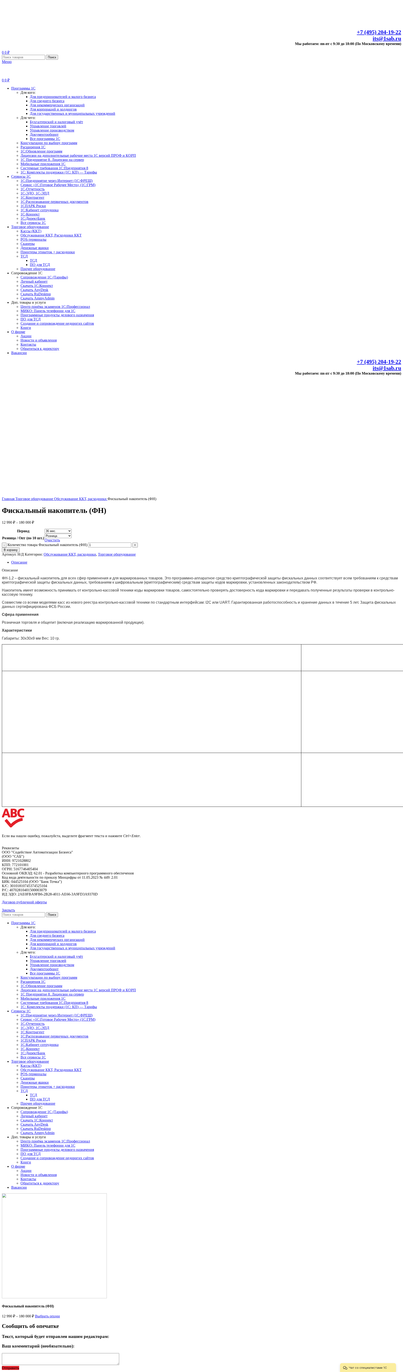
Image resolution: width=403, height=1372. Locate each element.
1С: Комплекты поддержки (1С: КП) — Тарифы (59, 172)
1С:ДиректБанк (33, 218)
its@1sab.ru (387, 38)
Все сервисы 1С (33, 223)
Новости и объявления (39, 340)
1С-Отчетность (33, 189)
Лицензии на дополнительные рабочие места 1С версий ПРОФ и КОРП (78, 155)
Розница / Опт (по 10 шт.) (23, 538)
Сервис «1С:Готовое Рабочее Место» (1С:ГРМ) (58, 185)
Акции (26, 336)
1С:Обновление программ (41, 151)
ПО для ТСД (40, 265)
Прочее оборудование (38, 269)
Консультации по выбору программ (49, 143)
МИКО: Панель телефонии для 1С (48, 311)
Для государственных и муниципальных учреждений (72, 113)
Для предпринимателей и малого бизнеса (63, 97)
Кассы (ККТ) (31, 231)
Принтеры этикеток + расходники (48, 252)
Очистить (52, 540)
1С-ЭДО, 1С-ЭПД (35, 193)
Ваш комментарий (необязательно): (38, 1346)
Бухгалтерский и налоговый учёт (56, 122)
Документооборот (44, 134)
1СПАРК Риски (33, 206)
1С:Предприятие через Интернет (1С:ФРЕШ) (57, 181)
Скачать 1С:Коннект (37, 286)
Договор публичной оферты (24, 902)
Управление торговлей (48, 126)
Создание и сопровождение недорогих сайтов (57, 323)
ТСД (24, 256)
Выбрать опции (47, 1316)
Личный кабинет (34, 281)
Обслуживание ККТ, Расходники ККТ (51, 235)
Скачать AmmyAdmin (38, 298)
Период (23, 531)
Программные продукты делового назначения (57, 315)
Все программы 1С (45, 139)
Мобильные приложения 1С (43, 164)
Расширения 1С (33, 147)
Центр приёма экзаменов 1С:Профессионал (55, 307)
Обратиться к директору (40, 349)
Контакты (28, 344)
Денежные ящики (35, 248)
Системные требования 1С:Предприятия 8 (54, 168)
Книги (26, 328)
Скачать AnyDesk (34, 290)
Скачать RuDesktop (36, 294)
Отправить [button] (10, 1368)
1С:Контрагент (32, 197)
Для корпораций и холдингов (53, 109)
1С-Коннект (30, 214)
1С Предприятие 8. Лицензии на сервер (52, 160)
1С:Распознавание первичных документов (54, 202)
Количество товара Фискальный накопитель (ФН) (47, 545)
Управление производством (52, 130)
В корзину (11, 550)
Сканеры (28, 244)
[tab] (206, 562)
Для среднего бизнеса (47, 101)
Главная (8, 499)
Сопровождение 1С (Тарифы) (44, 277)
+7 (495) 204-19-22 (379, 32)
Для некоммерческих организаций (57, 105)
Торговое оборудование (34, 499)
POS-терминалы (33, 239)
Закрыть (8, 910)
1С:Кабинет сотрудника (40, 210)
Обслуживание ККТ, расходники (81, 499)
